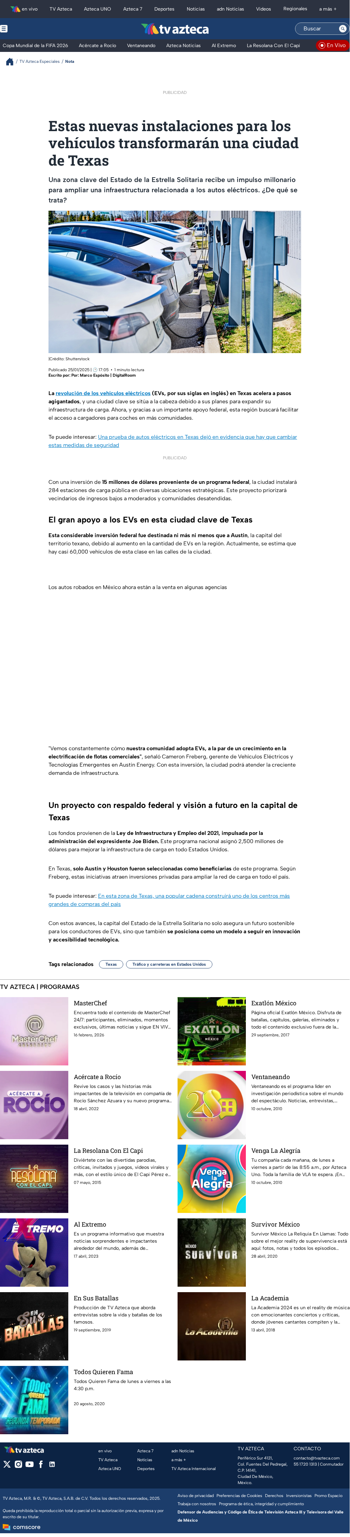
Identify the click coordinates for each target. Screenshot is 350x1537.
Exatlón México (273, 1003)
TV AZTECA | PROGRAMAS (40, 987)
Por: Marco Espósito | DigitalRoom (103, 375)
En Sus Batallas (96, 1298)
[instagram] (18, 1466)
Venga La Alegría (275, 1150)
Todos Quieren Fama (103, 1372)
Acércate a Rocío (97, 1077)
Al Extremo (90, 1224)
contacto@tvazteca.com (317, 1458)
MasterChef (90, 1003)
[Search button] (343, 28)
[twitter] (7, 1466)
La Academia (270, 1298)
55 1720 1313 (305, 1464)
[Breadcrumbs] (12, 61)
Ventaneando (270, 1077)
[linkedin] (52, 1466)
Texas (111, 964)
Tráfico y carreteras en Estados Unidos (169, 964)
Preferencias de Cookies (239, 1495)
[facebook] (41, 1466)
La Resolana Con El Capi (108, 1150)
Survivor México (275, 1224)
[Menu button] (27, 29)
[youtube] (29, 1466)
